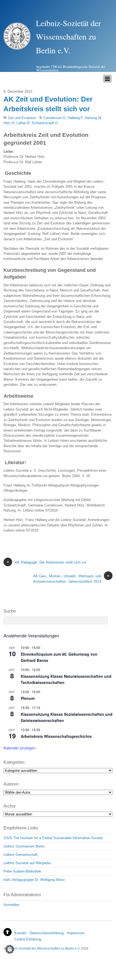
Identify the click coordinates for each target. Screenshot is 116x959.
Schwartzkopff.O (45, 123)
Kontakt (20, 933)
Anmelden (11, 905)
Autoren (11, 784)
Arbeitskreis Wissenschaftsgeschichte (56, 736)
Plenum (28, 698)
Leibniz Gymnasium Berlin (24, 846)
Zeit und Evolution (22, 118)
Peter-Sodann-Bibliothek (22, 871)
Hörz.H (9, 123)
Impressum (75, 933)
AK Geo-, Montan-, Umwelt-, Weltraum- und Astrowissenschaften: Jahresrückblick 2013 (71, 578)
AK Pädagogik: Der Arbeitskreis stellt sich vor (46, 562)
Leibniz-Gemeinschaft (20, 855)
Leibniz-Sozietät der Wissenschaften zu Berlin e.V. (43, 948)
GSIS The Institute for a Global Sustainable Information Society (53, 838)
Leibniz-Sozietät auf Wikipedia (27, 863)
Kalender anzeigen (20, 747)
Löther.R (22, 123)
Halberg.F (75, 118)
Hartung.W (93, 118)
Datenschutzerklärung (47, 933)
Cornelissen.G (54, 118)
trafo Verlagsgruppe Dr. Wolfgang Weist (34, 880)
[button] (9, 949)
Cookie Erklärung (27, 939)
